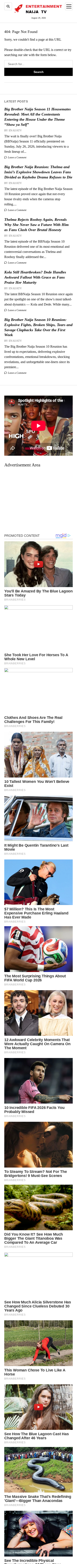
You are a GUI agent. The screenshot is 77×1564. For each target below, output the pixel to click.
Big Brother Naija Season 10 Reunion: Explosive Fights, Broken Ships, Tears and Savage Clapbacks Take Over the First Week (38, 327)
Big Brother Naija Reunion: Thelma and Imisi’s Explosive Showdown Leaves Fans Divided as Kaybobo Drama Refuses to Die (38, 172)
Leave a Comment (16, 157)
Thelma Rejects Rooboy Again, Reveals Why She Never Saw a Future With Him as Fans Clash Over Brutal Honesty (36, 224)
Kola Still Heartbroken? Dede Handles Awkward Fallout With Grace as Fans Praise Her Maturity (35, 277)
